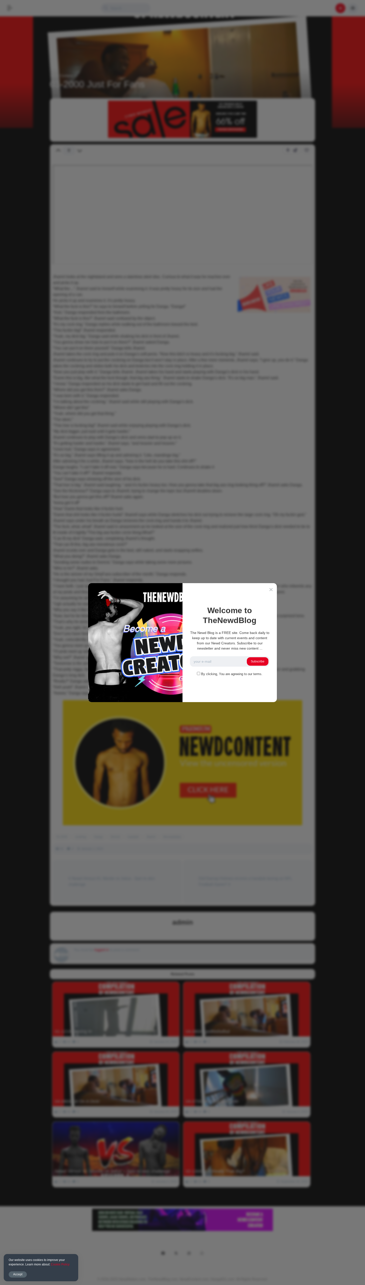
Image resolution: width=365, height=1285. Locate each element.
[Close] (271, 590)
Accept (17, 1274)
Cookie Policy (60, 1264)
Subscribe (257, 661)
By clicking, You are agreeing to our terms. (231, 674)
